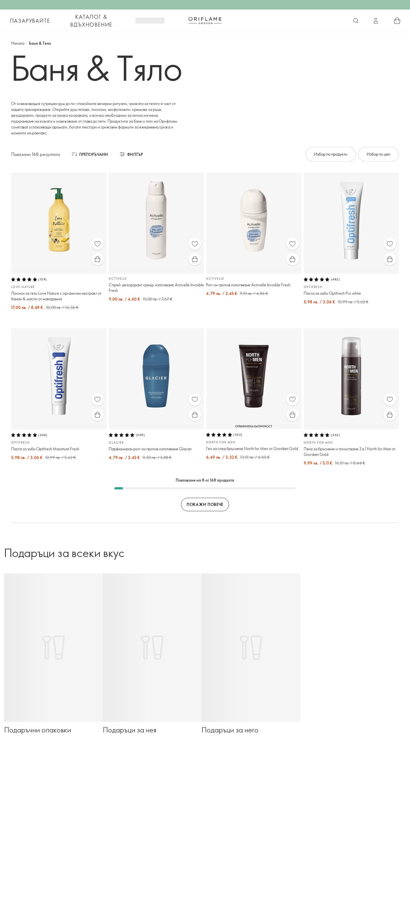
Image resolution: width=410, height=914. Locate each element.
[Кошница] (397, 21)
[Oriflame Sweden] (205, 20)
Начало (18, 43)
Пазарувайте (30, 20)
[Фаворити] (97, 243)
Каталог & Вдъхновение (91, 20)
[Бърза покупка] (97, 259)
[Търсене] (356, 20)
